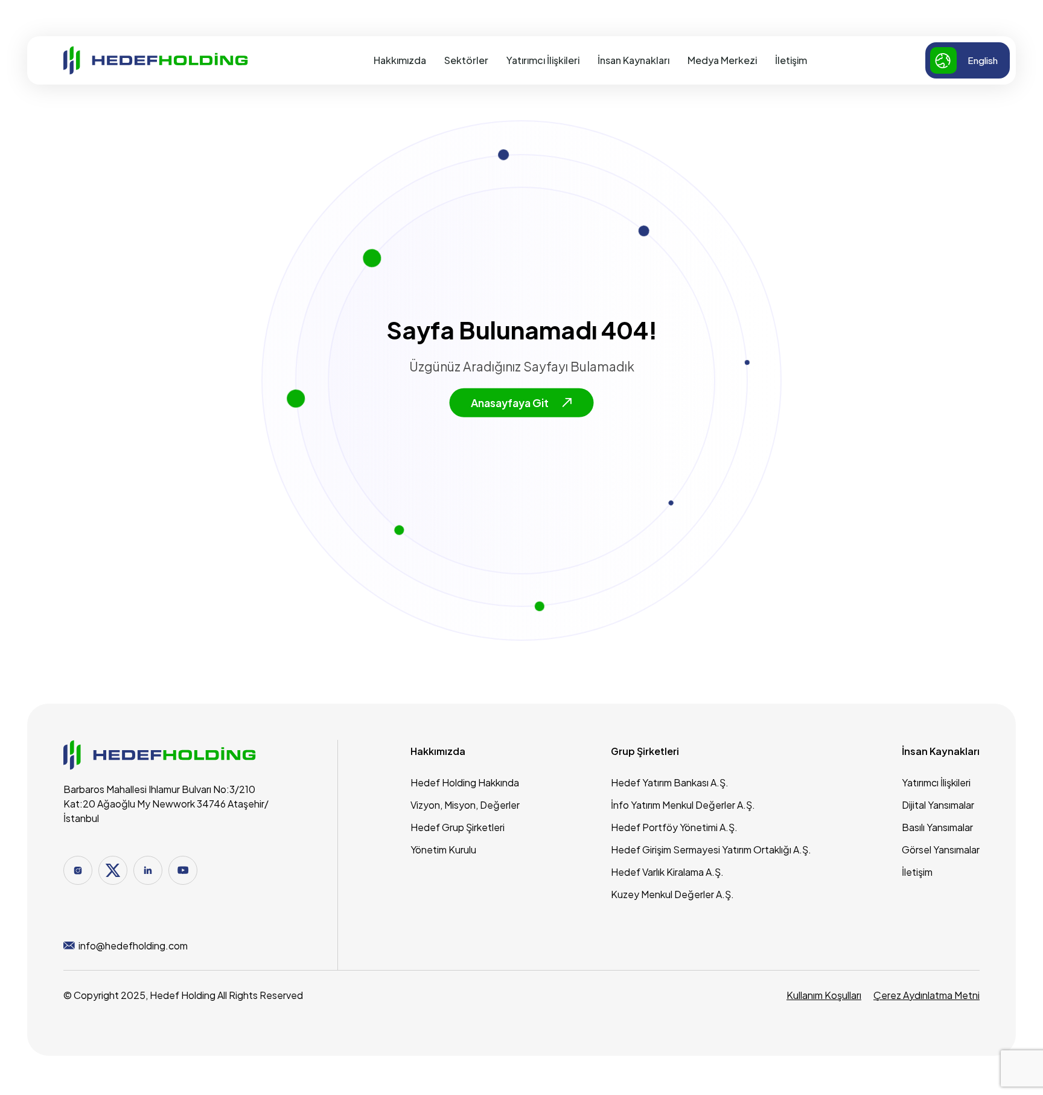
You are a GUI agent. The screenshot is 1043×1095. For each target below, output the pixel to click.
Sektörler (466, 60)
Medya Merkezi (722, 60)
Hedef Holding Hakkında (464, 782)
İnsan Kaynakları (633, 60)
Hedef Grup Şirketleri (457, 827)
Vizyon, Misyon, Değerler (465, 804)
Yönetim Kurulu (443, 849)
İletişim (791, 60)
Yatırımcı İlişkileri (542, 60)
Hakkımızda (400, 60)
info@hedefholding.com (133, 945)
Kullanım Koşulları (823, 995)
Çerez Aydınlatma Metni (926, 995)
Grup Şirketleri (645, 751)
